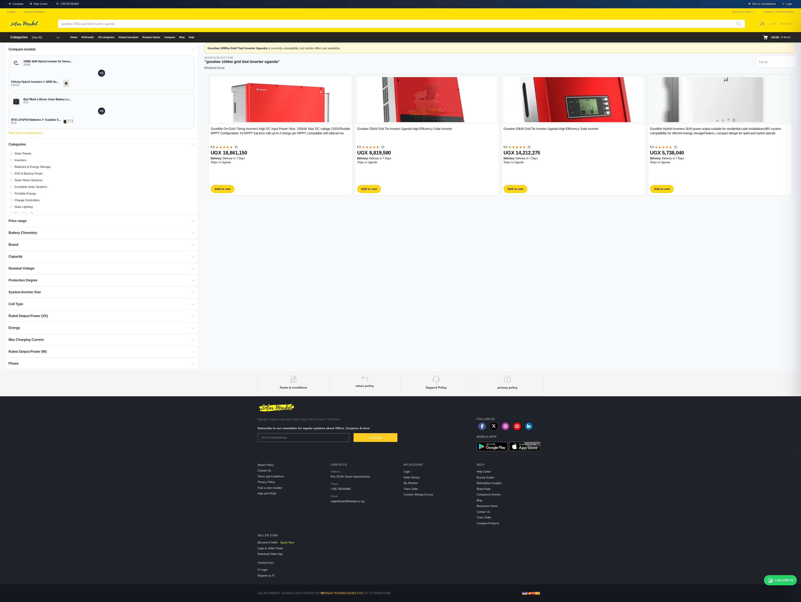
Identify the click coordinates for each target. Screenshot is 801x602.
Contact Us (264, 470)
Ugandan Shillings (34, 11)
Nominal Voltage (21, 268)
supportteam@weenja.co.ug (347, 501)
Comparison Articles (489, 494)
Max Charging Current (26, 339)
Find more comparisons (25, 132)
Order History (412, 477)
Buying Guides (485, 477)
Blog (182, 37)
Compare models (22, 49)
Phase (14, 363)
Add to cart (222, 189)
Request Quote (151, 37)
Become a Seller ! (743, 11)
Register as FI (266, 575)
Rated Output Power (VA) (28, 316)
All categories (106, 37)
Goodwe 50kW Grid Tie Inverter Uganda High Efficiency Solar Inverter (551, 128)
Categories (17, 144)
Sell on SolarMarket (764, 4)
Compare (18, 4)
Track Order (411, 488)
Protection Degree (23, 280)
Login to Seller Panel (270, 548)
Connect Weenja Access (418, 494)
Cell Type (16, 304)
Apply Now (287, 542)
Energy (14, 328)
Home (73, 37)
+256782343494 (69, 4)
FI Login (262, 569)
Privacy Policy (266, 482)
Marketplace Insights (489, 483)
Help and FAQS (267, 493)
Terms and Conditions (271, 476)
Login (789, 4)
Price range (18, 221)
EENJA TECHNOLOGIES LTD (343, 593)
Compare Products (488, 523)
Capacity (16, 256)
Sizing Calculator (128, 37)
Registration (787, 23)
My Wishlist (411, 483)
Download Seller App (270, 554)
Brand (13, 244)
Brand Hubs (484, 488)
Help (191, 37)
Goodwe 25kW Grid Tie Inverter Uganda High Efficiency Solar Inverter (404, 128)
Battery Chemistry (23, 233)
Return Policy (266, 465)
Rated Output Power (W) (28, 351)
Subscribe (375, 437)
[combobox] (776, 63)
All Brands (87, 37)
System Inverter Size (25, 292)
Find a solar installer (270, 487)
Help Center (40, 4)
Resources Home (487, 506)
